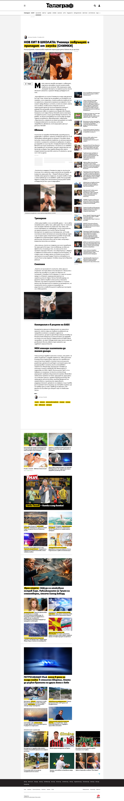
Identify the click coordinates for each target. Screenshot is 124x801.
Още (97, 13)
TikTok (52, 789)
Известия (98, 789)
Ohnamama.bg (86, 781)
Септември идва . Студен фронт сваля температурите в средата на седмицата (35, 724)
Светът (44, 13)
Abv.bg (25, 781)
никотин (42, 402)
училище (62, 402)
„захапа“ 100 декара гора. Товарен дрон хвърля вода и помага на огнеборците (35, 639)
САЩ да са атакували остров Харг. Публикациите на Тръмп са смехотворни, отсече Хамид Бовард (47, 591)
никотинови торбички (52, 402)
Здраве (49, 13)
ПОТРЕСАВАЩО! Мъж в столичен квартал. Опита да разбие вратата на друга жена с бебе (47, 680)
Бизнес (60, 13)
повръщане (42, 404)
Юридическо (77, 13)
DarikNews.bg (47, 781)
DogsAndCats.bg (78, 781)
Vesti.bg (41, 781)
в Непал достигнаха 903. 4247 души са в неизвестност (60, 703)
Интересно (92, 13)
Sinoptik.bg (26, 784)
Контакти (44, 789)
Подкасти (70, 13)
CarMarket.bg (65, 781)
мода (36, 404)
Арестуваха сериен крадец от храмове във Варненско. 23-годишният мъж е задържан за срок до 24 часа (60, 469)
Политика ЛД (92, 789)
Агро (64, 13)
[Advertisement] (48, 418)
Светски (84, 13)
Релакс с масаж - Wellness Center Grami (35, 468)
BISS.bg (71, 781)
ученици (68, 402)
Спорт (32, 13)
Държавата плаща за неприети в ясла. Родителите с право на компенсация (60, 549)
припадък (49, 404)
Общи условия (37, 797)
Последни (27, 13)
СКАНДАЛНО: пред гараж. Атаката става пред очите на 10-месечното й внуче (60, 614)
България (38, 13)
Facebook (48, 789)
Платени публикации (36, 789)
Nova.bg (53, 781)
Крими (54, 13)
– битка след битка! (45, 505)
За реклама (29, 789)
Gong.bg (36, 781)
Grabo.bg (92, 781)
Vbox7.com (30, 781)
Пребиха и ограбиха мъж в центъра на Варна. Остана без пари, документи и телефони (60, 449)
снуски (37, 402)
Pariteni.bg (58, 781)
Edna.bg (97, 781)
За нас (25, 789)
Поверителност (86, 789)
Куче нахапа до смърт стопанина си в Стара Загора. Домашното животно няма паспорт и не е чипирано (35, 449)
